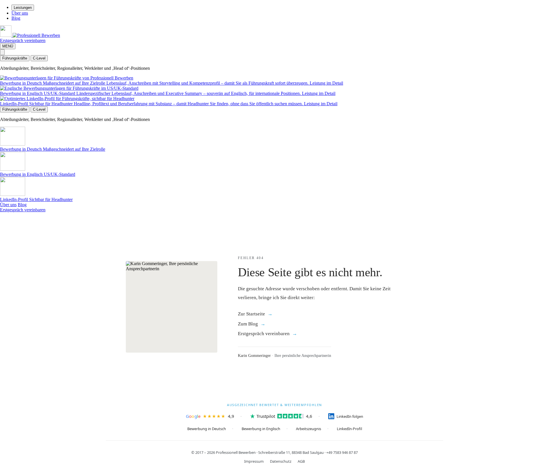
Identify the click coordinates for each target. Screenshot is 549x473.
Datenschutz (280, 461)
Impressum (254, 461)
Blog (15, 18)
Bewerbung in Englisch (261, 428)
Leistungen (23, 7)
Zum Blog (248, 324)
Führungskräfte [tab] (14, 58)
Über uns (19, 13)
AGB (301, 461)
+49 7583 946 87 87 (342, 452)
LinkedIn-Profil (349, 428)
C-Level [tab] (39, 58)
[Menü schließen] (2, 52)
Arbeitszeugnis (308, 428)
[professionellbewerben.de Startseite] (30, 35)
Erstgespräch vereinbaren (22, 40)
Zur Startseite (251, 314)
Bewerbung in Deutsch (206, 428)
